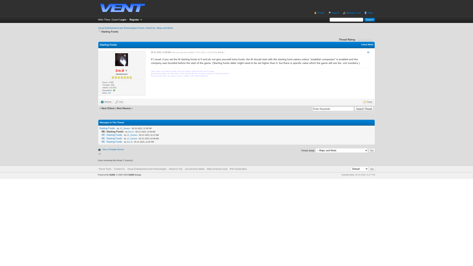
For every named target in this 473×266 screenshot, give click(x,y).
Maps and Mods (165, 28)
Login (123, 19)
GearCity (150, 28)
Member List (353, 12)
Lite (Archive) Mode (195, 169)
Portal (321, 12)
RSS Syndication (238, 169)
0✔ (109, 93)
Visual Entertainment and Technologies (147, 169)
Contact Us (119, 169)
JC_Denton (125, 128)
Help (370, 12)
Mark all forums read (217, 169)
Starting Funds (107, 128)
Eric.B (220, 52)
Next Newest (124, 108)
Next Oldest (108, 108)
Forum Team (105, 169)
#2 (368, 52)
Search (335, 12)
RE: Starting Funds (112, 135)
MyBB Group (134, 175)
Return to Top (176, 169)
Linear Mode (367, 44)
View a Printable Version (113, 149)
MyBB (112, 175)
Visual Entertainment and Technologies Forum (121, 28)
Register (134, 19)
